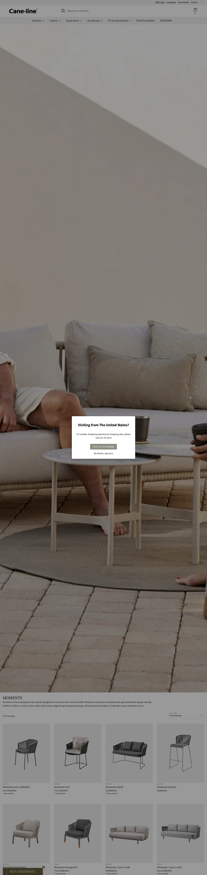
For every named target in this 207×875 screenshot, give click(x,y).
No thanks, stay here (103, 453)
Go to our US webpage (103, 446)
